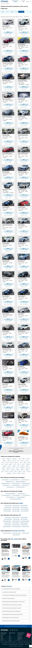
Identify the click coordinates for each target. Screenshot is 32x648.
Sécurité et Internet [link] (21, 644)
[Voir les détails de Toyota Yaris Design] (23, 226)
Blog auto (27, 1)
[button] (30, 1)
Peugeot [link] (1, 635)
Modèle (7, 11)
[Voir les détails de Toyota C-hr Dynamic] (8, 314)
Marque (3, 11)
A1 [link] (9, 639)
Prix (16, 11)
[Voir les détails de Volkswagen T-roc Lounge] (23, 172)
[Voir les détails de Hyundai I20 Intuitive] (8, 46)
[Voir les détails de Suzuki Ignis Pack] (8, 402)
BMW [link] (1, 639)
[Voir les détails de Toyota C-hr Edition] (23, 438)
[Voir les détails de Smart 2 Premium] (8, 385)
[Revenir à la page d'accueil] (4, 1)
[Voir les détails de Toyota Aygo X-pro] (23, 420)
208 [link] (9, 635)
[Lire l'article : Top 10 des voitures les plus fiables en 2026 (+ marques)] (29, 580)
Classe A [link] (10, 638)
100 (20, 448)
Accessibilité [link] (10, 646)
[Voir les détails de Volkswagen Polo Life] (23, 261)
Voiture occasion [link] (2, 634)
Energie (12, 11)
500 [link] (9, 637)
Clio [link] (9, 634)
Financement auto (23, 1)
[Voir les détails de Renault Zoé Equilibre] (23, 46)
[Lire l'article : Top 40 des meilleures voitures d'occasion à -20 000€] (9, 580)
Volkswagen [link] (2, 638)
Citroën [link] (1, 637)
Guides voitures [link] (19, 637)
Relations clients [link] (27, 644)
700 (13, 449)
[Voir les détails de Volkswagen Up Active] (23, 332)
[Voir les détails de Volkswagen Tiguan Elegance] (8, 190)
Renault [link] (1, 636)
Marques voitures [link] (19, 638)
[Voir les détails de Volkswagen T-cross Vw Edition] (8, 63)
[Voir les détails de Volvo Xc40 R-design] (23, 27)
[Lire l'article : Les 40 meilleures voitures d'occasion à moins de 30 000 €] (19, 580)
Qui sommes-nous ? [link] (20, 634)
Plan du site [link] (15, 646)
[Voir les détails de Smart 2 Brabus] (8, 420)
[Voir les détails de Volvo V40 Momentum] (8, 27)
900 (15, 449)
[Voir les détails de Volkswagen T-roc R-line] (8, 82)
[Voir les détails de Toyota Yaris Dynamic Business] (23, 136)
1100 (16, 449)
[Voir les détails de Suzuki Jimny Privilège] (23, 385)
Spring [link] (10, 636)
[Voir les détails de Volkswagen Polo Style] (23, 244)
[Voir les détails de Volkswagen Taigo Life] (8, 208)
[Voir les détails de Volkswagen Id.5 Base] (8, 261)
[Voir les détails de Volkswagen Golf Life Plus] (8, 350)
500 (22, 448)
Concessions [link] (19, 636)
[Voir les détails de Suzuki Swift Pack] (23, 367)
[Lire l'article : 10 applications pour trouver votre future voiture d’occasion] (29, 558)
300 (21, 448)
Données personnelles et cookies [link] (12, 644)
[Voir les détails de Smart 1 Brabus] (8, 367)
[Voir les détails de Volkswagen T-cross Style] (23, 279)
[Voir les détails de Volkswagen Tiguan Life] (8, 279)
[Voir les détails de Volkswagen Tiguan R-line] (23, 190)
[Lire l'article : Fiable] (9, 559)
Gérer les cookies (20, 646)
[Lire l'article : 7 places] (19, 556)
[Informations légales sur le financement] (27, 32)
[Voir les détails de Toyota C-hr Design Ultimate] (8, 118)
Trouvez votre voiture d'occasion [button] (15, 1)
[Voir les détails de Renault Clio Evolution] (23, 99)
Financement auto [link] (19, 635)
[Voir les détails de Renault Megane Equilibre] (8, 99)
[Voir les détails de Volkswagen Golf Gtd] (8, 172)
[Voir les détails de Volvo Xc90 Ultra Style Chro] (23, 82)
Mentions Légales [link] (4, 644)
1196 (18, 449)
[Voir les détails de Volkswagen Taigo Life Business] (23, 350)
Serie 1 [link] (10, 641)
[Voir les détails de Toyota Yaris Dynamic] (23, 118)
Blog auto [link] (18, 639)
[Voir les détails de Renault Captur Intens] (23, 63)
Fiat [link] (0, 641)
